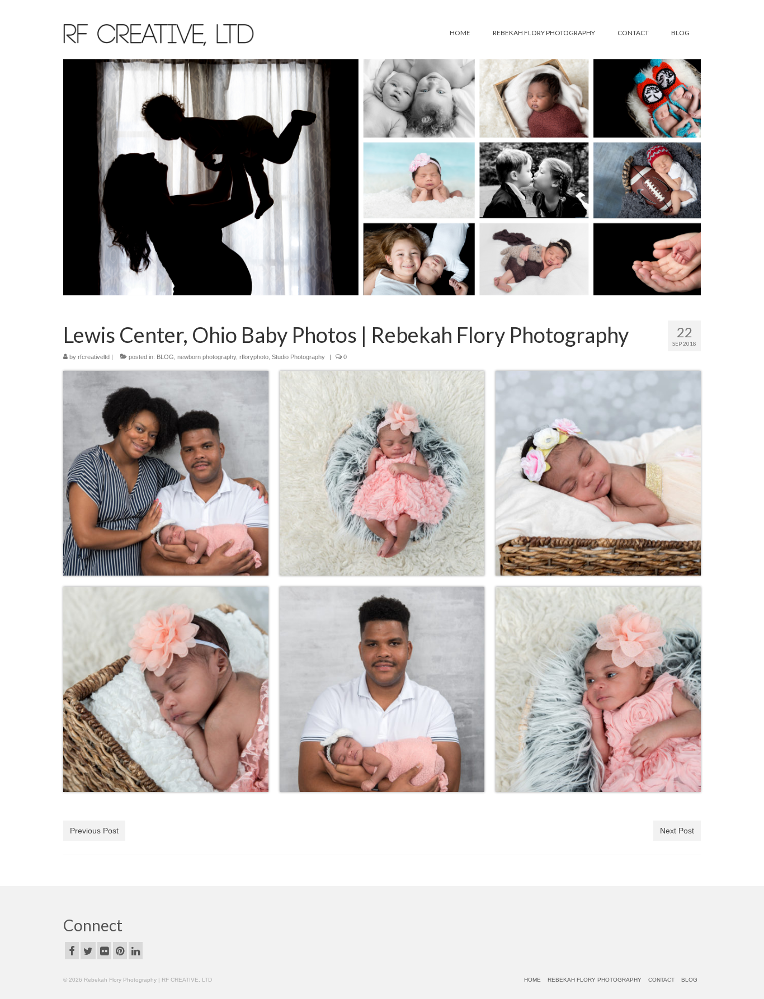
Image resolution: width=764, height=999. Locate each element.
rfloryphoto (253, 357)
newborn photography (206, 357)
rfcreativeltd (94, 357)
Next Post (677, 830)
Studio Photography (298, 357)
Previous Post (94, 830)
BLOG (165, 357)
